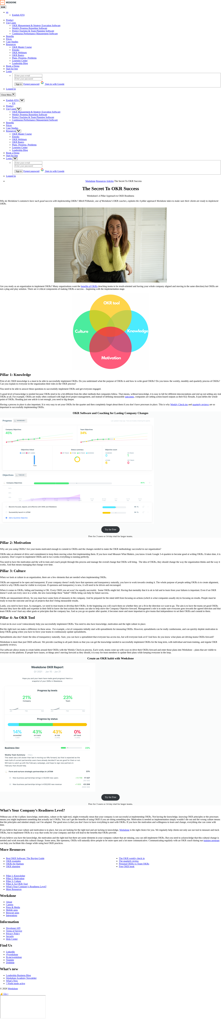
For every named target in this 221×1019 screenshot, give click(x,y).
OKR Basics (18, 55)
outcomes (129, 396)
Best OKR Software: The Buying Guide (25, 858)
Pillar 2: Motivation (15, 878)
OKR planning (13, 866)
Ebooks (15, 50)
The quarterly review (129, 861)
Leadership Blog (20, 63)
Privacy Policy (13, 933)
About (9, 902)
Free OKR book (126, 866)
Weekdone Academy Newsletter (21, 978)
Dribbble (10, 962)
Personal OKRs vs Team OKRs (134, 863)
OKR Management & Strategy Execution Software (36, 25)
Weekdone (124, 830)
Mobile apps (12, 910)
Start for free (12, 68)
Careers (9, 904)
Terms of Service (14, 931)
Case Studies (12, 41)
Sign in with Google (54, 84)
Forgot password (31, 84)
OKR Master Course (22, 47)
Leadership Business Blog (18, 975)
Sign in (19, 84)
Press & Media (13, 907)
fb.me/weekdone (14, 957)
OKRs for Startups (15, 863)
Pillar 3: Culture (13, 881)
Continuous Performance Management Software (35, 33)
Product (9, 20)
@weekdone (12, 954)
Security (10, 936)
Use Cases (11, 22)
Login (9, 71)
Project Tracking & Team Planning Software (33, 31)
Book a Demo (12, 66)
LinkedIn (10, 951)
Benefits (10, 36)
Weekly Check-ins (179, 404)
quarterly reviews (200, 404)
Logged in (11, 89)
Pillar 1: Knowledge (15, 875)
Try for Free (110, 529)
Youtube (10, 960)
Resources (11, 44)
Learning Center (20, 60)
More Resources (13, 889)
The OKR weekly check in (132, 858)
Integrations (11, 915)
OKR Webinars (19, 52)
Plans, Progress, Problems (24, 58)
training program (211, 840)
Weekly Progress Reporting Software (29, 28)
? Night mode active (15, 983)
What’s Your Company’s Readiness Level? (26, 886)
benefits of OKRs (89, 286)
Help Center (12, 939)
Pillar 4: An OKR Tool (17, 884)
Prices (9, 39)
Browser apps (12, 912)
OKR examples (13, 861)
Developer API (13, 928)
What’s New (12, 980)
